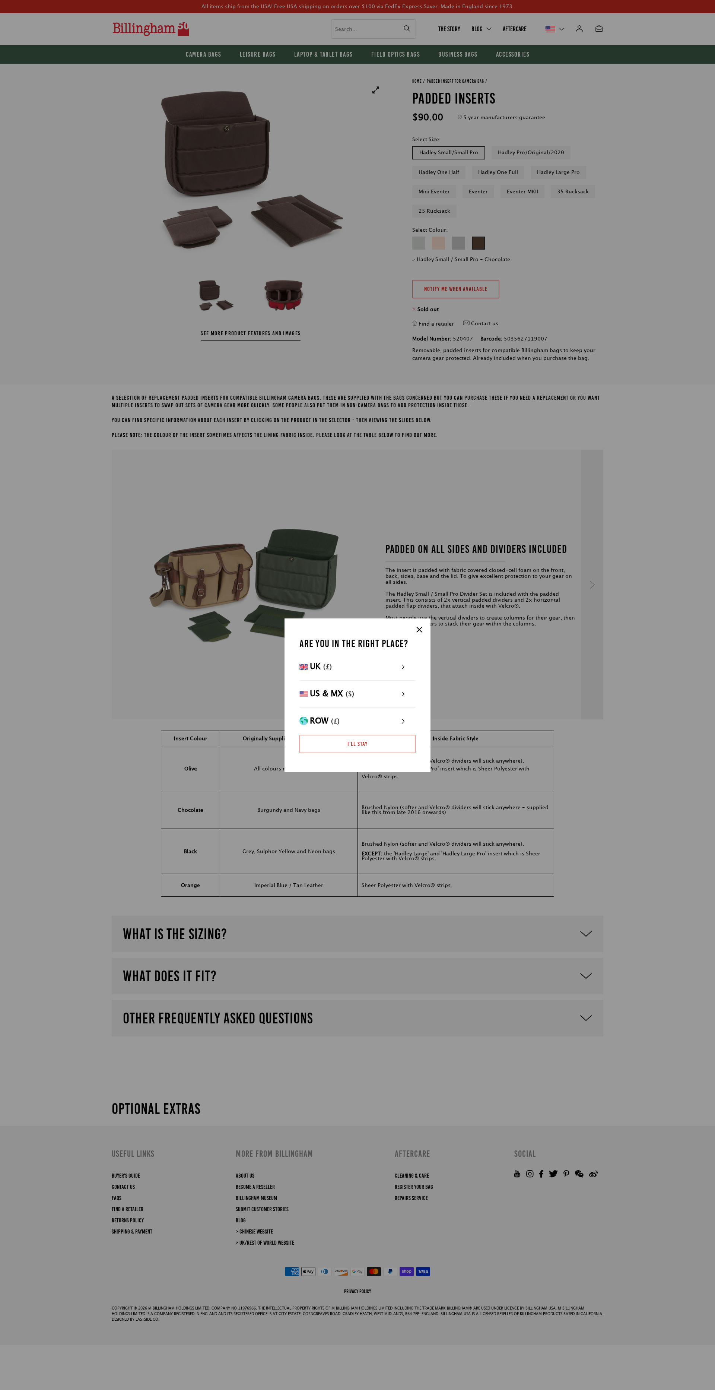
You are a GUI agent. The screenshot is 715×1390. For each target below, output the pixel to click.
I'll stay (357, 743)
